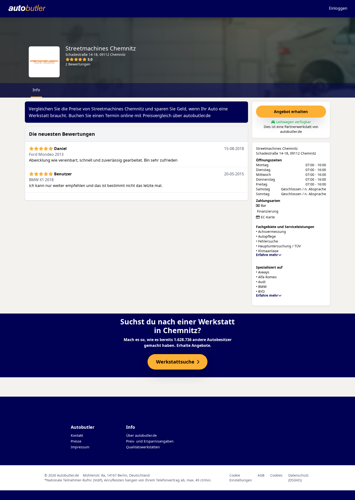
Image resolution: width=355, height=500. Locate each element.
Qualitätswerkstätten (143, 447)
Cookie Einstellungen (240, 477)
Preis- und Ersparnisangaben (150, 441)
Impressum (80, 447)
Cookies (276, 475)
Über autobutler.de (141, 435)
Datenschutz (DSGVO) (298, 477)
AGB (261, 475)
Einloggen (338, 8)
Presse (76, 441)
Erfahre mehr (267, 254)
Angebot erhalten (291, 111)
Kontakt (77, 435)
